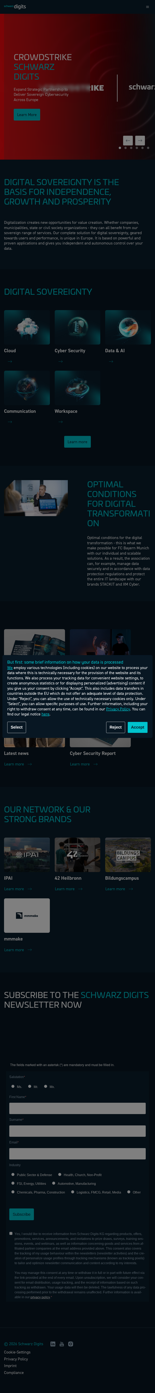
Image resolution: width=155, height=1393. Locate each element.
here (45, 714)
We (10, 667)
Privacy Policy (118, 709)
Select (17, 727)
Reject (116, 727)
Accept (137, 727)
